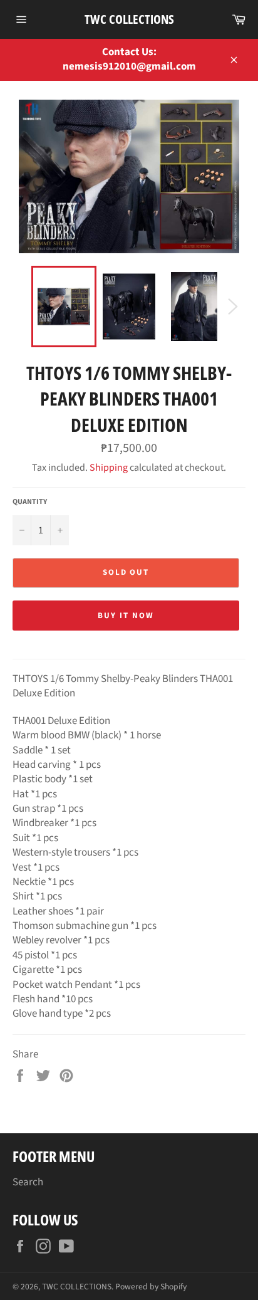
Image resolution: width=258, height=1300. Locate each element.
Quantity (30, 502)
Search (28, 1182)
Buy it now (126, 615)
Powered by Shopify (151, 1286)
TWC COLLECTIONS (129, 19)
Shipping (109, 467)
